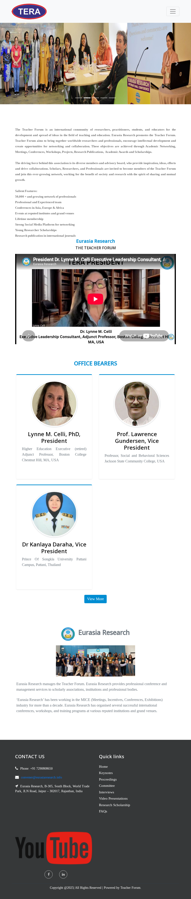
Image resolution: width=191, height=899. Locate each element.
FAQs (103, 811)
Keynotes (106, 773)
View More (95, 599)
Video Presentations (113, 798)
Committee (107, 786)
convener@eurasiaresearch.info (41, 777)
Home (103, 766)
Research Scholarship (114, 805)
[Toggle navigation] (172, 11)
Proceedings (108, 779)
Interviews (106, 792)
